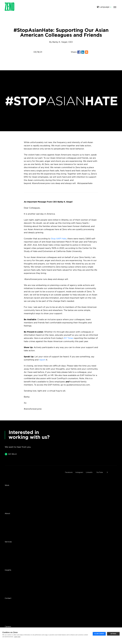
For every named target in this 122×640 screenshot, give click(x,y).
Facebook (69, 472)
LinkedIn (89, 472)
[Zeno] (9, 10)
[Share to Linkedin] (82, 52)
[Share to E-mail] (86, 52)
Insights (8, 570)
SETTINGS (113, 633)
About (7, 513)
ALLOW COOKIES (99, 633)
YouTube (99, 472)
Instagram (79, 472)
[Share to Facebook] (78, 52)
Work (7, 485)
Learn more (17, 636)
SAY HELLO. (12, 454)
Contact (8, 598)
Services (8, 542)
